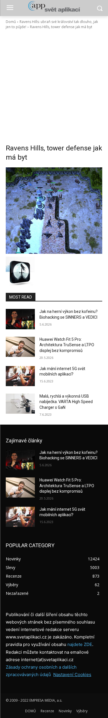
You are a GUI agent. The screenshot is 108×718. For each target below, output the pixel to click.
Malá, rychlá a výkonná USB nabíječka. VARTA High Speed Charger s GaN (66, 402)
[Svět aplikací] (54, 7)
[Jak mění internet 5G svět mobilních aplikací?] (20, 376)
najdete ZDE (79, 644)
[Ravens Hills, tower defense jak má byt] (54, 210)
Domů (11, 21)
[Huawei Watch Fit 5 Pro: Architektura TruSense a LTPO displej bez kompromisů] (20, 347)
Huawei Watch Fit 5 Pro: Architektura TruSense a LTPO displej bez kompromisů (66, 345)
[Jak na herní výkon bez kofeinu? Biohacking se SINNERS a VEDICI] (20, 319)
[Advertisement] (54, 86)
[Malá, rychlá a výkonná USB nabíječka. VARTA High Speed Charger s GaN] (20, 404)
